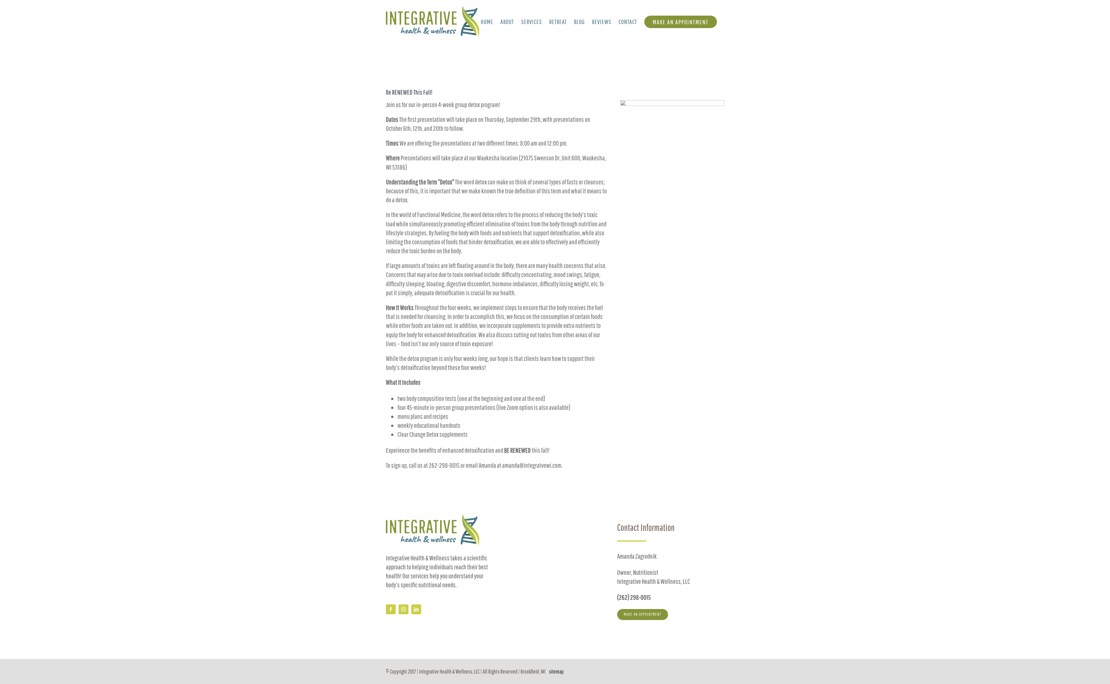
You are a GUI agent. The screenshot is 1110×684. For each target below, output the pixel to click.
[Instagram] (403, 609)
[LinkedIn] (416, 609)
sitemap (556, 671)
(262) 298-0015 (634, 597)
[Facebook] (391, 609)
